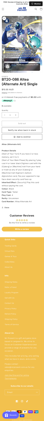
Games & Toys (10, 256)
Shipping (4, 92)
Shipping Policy (11, 319)
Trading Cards (11, 246)
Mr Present (19, 420)
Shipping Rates (11, 282)
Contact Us (9, 303)
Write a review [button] (22, 229)
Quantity (5, 110)
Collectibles (9, 262)
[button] (3, 9)
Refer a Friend (10, 287)
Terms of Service (12, 324)
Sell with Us (9, 298)
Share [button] (6, 207)
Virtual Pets (9, 251)
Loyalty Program (11, 292)
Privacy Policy (10, 309)
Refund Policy (10, 314)
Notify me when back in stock (22, 130)
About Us (8, 267)
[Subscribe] (36, 392)
